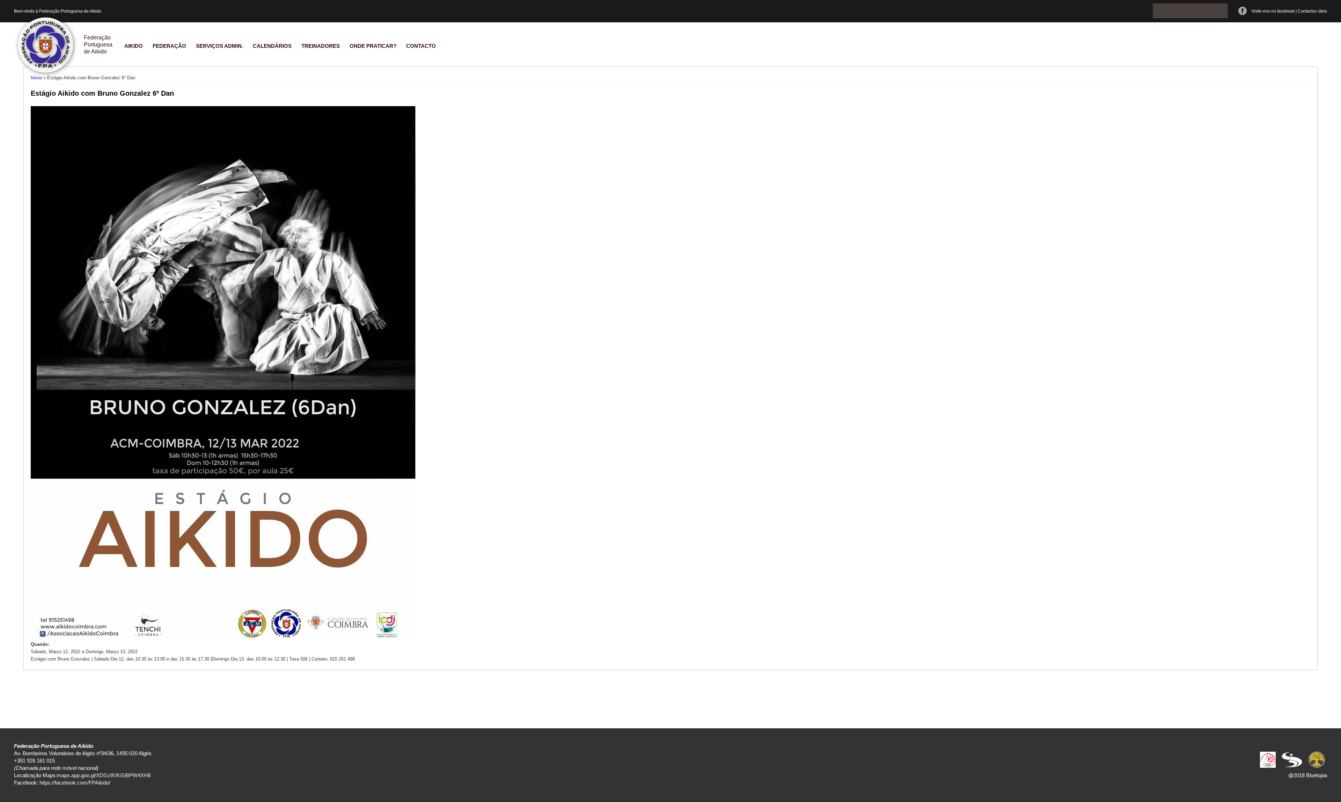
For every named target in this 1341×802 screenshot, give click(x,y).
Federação (169, 46)
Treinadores (320, 46)
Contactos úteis (1312, 11)
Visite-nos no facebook (1273, 11)
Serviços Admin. (219, 46)
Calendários (272, 46)
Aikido (133, 46)
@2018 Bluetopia (1307, 775)
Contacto (421, 46)
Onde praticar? (373, 46)
